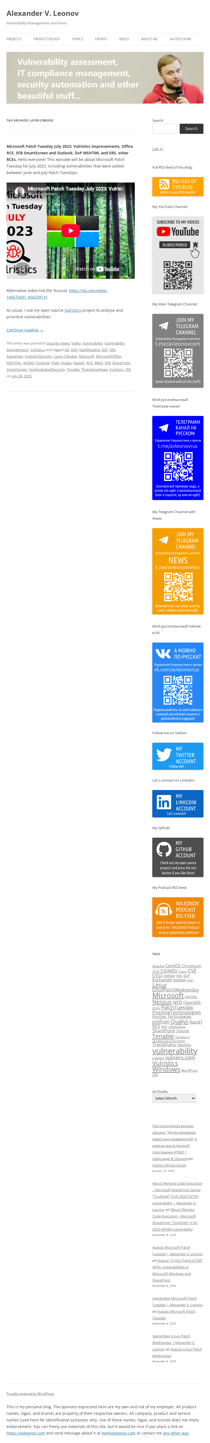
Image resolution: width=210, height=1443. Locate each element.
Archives (160, 1092)
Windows (166, 1069)
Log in (157, 148)
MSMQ (28, 362)
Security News (58, 343)
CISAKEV (169, 971)
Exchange (162, 980)
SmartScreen (17, 369)
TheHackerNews (94, 369)
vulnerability (174, 1050)
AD (67, 349)
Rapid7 (79, 362)
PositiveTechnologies (176, 1012)
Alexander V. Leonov (43, 13)
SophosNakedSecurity (47, 369)
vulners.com (180, 1057)
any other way (176, 1433)
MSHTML (14, 362)
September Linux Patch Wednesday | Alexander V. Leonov (173, 1343)
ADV (74, 349)
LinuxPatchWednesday (175, 990)
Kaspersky (15, 356)
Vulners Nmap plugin (169, 1165)
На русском (180, 39)
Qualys (66, 362)
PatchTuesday (177, 1007)
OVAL (156, 1008)
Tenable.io (182, 1037)
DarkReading (89, 349)
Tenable (73, 369)
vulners (158, 1057)
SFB (107, 362)
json (190, 980)
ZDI (128, 369)
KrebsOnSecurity (38, 356)
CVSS (157, 975)
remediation (177, 1027)
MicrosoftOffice (108, 356)
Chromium (191, 965)
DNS (179, 976)
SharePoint (121, 362)
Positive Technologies (171, 1016)
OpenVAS (192, 1002)
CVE (192, 970)
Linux (159, 985)
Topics (77, 39)
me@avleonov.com (118, 1433)
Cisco (183, 971)
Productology (47, 39)
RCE (89, 362)
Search (157, 120)
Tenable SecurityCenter (168, 1041)
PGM (55, 362)
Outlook (42, 362)
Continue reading (25, 329)
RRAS (98, 362)
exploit (179, 979)
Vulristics (73, 310)
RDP (164, 1027)
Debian (169, 975)
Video (124, 39)
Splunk (182, 1030)
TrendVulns (164, 1045)
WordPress (189, 1070)
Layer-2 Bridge (65, 356)
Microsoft (86, 356)
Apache (158, 966)
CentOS (173, 966)
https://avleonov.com (26, 1433)
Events (101, 39)
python (161, 1021)
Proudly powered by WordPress (30, 1393)
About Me (149, 39)
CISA (155, 971)
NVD (177, 1002)
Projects (14, 39)
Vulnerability (92, 343)
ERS (113, 349)
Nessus (162, 1002)
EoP (105, 349)
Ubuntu (184, 1044)
